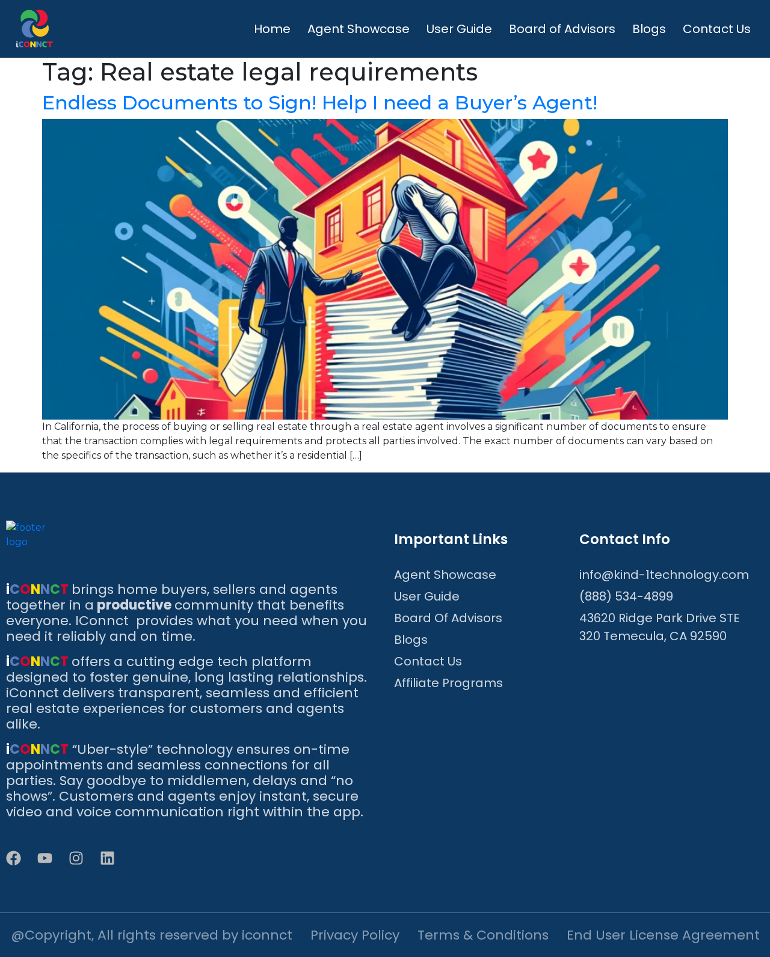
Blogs (649, 28)
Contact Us (717, 28)
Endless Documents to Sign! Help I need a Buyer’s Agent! (319, 102)
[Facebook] (13, 858)
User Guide (459, 28)
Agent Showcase (358, 28)
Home (272, 28)
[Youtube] (44, 858)
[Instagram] (76, 858)
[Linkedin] (107, 858)
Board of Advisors (562, 28)
